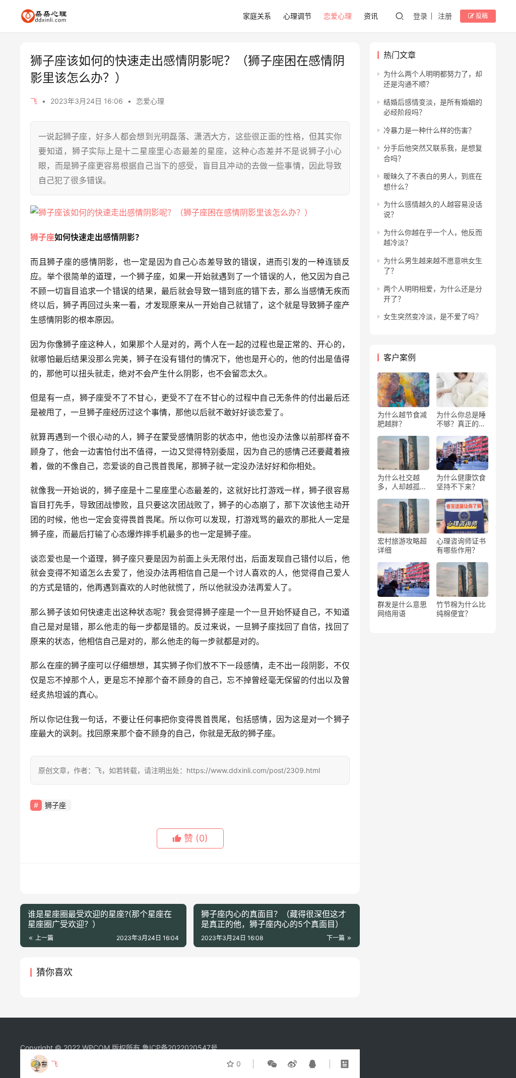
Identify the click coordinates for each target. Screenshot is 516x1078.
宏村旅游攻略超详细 (402, 545)
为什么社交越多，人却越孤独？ (398, 482)
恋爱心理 (338, 16)
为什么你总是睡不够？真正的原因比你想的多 (461, 419)
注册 (445, 16)
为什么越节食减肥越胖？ (402, 419)
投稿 (481, 16)
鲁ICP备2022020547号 (180, 1047)
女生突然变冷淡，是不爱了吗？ (432, 316)
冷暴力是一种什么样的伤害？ (429, 130)
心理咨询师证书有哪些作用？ (461, 545)
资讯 (371, 16)
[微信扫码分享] (272, 1064)
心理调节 (297, 16)
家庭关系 (257, 16)
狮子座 (42, 237)
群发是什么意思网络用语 (402, 609)
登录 (420, 16)
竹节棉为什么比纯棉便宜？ (461, 609)
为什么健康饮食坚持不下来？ (461, 482)
